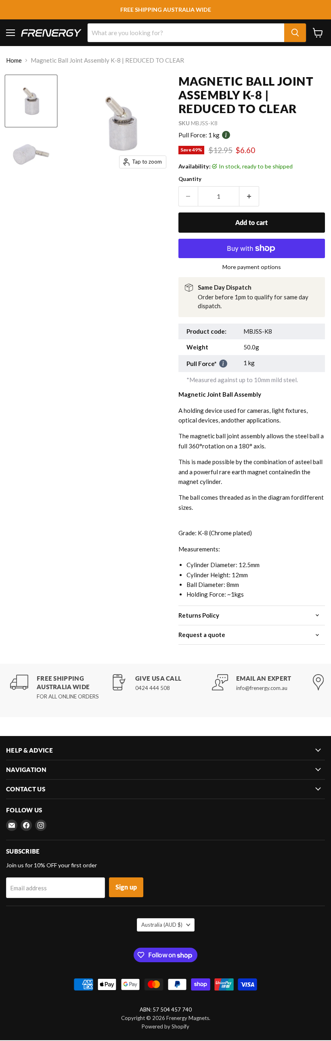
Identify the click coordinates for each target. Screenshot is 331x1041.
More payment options (251, 267)
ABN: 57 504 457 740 (166, 1010)
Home (14, 60)
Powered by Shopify (165, 1026)
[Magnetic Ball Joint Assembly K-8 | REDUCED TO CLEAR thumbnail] (31, 101)
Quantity (189, 179)
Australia (161, 924)
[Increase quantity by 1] (249, 196)
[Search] (295, 32)
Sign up (126, 887)
